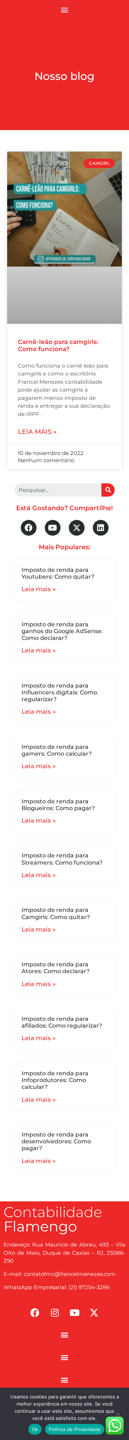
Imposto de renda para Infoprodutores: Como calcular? (55, 1080)
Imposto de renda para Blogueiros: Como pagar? (58, 805)
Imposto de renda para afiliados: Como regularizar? (62, 1022)
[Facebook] (29, 528)
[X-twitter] (77, 528)
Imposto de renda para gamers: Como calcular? (57, 750)
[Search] (108, 490)
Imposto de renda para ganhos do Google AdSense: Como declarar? (62, 631)
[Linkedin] (101, 528)
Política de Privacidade (75, 1429)
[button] (65, 9)
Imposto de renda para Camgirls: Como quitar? (56, 913)
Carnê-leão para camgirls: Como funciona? (58, 345)
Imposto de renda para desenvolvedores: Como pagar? (56, 1141)
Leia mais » (37, 432)
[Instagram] (55, 1313)
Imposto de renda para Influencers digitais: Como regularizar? (59, 692)
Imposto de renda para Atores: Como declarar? (56, 968)
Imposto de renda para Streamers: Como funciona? (62, 859)
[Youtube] (53, 528)
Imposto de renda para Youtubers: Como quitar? (58, 573)
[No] (117, 1413)
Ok (35, 1429)
